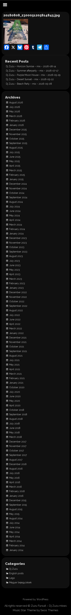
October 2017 (16, 450)
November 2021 (17, 342)
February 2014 (17, 545)
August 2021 (15, 355)
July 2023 (14, 260)
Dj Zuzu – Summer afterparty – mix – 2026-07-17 (32, 70)
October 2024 (16, 193)
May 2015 (14, 514)
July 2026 (14, 107)
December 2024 (18, 183)
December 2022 (18, 292)
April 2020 (14, 405)
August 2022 (16, 310)
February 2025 (17, 175)
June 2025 (14, 156)
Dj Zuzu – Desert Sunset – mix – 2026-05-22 (30, 79)
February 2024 (17, 229)
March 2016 (15, 486)
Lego (12, 578)
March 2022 (15, 328)
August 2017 (15, 459)
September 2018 (18, 414)
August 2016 (16, 468)
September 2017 (18, 455)
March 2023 (15, 279)
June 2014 (14, 527)
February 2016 (17, 491)
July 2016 (14, 473)
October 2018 (16, 410)
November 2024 (18, 188)
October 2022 (16, 301)
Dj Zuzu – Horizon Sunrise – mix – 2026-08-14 (31, 66)
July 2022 (14, 315)
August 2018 (16, 419)
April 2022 (14, 324)
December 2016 (18, 464)
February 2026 (17, 120)
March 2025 (15, 170)
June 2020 (15, 396)
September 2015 (18, 505)
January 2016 (16, 496)
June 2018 (14, 428)
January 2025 (16, 179)
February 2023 (17, 283)
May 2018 (14, 432)
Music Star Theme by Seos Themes (35, 610)
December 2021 (17, 337)
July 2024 (14, 206)
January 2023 (16, 288)
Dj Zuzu (13, 569)
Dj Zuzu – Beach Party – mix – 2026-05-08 (29, 83)
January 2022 (16, 333)
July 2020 (14, 392)
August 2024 (16, 202)
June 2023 (14, 265)
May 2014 (14, 532)
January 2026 (16, 125)
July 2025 (14, 152)
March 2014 (15, 541)
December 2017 (17, 441)
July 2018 (14, 423)
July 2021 (14, 360)
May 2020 (14, 400)
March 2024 (15, 224)
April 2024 (14, 220)
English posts (16, 573)
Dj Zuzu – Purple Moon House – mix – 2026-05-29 (33, 75)
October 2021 (16, 346)
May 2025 (14, 161)
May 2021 (14, 364)
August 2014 (15, 518)
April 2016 (14, 482)
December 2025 (18, 129)
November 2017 (17, 446)
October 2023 (16, 247)
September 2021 (18, 351)
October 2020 (16, 387)
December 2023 (18, 238)
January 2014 (16, 550)
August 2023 (16, 256)
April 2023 (14, 274)
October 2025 (16, 138)
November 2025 (18, 134)
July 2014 (14, 523)
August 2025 (16, 147)
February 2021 (17, 378)
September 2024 (18, 197)
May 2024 (14, 215)
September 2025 (18, 143)
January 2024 (16, 233)
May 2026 (14, 111)
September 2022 (18, 306)
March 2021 (15, 373)
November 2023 (18, 242)
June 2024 (14, 211)
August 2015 (15, 509)
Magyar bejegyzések (20, 582)
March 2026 (15, 116)
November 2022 (18, 297)
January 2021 (16, 382)
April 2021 (14, 369)
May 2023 (14, 269)
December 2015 (17, 500)
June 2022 (14, 319)
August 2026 (16, 102)
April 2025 (14, 165)
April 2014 (14, 536)
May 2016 (14, 477)
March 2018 (15, 437)
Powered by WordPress (35, 599)
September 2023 (18, 251)
